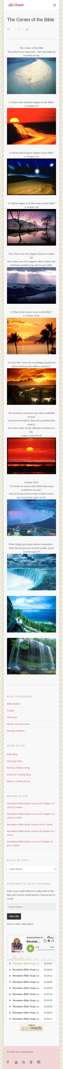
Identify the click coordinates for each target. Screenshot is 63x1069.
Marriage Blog (14, 761)
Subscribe (14, 916)
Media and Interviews (18, 724)
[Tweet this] (26, 29)
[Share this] (19, 29)
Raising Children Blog (18, 767)
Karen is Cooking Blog (19, 774)
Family (10, 710)
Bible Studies (13, 704)
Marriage (12, 717)
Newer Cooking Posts (18, 781)
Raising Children (16, 731)
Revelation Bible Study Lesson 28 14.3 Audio (30, 824)
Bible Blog (12, 754)
